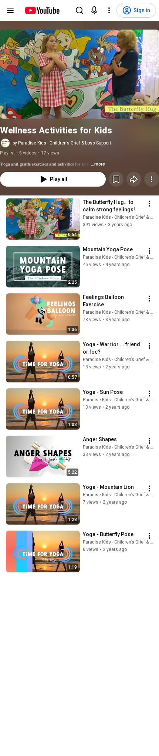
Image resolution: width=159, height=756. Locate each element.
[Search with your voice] (94, 10)
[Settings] (109, 10)
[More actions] (151, 179)
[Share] (133, 179)
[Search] (79, 10)
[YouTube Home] (42, 10)
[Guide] (10, 10)
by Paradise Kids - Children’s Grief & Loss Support (62, 143)
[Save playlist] (116, 179)
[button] (79, 74)
